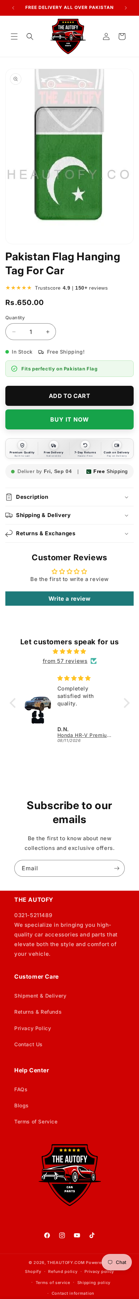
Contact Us (28, 1044)
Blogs (21, 1105)
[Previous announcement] (13, 8)
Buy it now (69, 419)
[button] (14, 36)
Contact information (73, 1293)
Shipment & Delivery (40, 996)
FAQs (20, 1089)
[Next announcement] (126, 8)
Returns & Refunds (38, 1012)
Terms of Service (36, 1121)
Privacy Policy (32, 1028)
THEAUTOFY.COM (65, 1262)
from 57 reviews (65, 661)
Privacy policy (99, 1271)
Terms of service (53, 1282)
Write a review (69, 598)
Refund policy (62, 1271)
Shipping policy (94, 1282)
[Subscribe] (116, 868)
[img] (69, 651)
